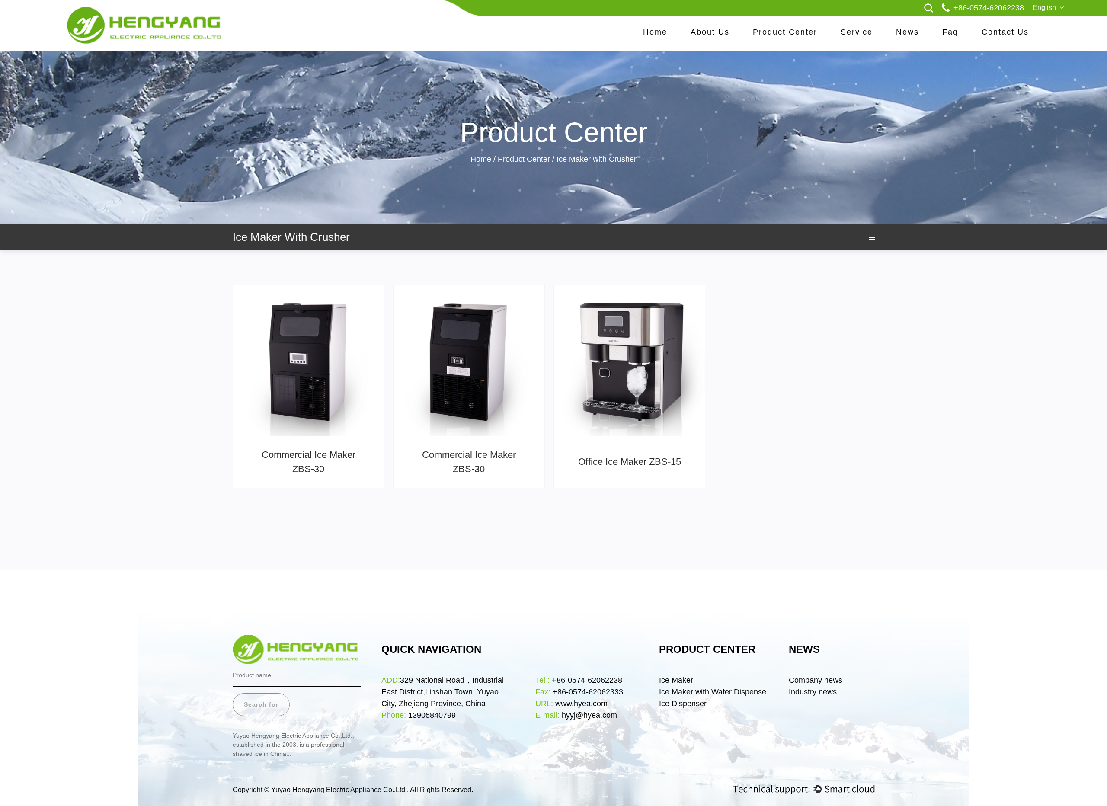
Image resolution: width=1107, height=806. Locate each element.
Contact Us (1005, 32)
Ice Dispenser (684, 703)
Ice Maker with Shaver (787, 33)
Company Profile (725, 37)
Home (655, 32)
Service (857, 32)
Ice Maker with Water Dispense (712, 692)
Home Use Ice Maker (787, 37)
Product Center (785, 32)
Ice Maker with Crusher (787, 34)
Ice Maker (676, 680)
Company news (815, 680)
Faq (950, 32)
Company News (930, 37)
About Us (710, 32)
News (907, 32)
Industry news (813, 692)
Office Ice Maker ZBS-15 (629, 461)
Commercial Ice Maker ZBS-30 (308, 462)
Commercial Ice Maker (788, 36)
